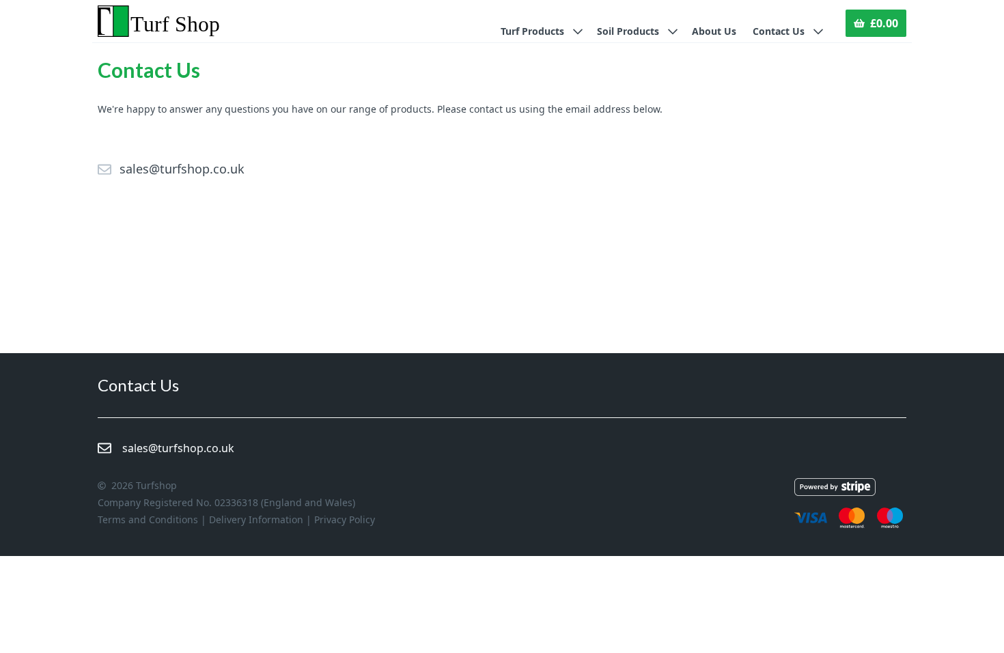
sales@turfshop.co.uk (182, 169)
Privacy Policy (344, 519)
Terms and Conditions (148, 519)
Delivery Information (256, 519)
